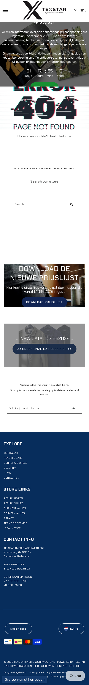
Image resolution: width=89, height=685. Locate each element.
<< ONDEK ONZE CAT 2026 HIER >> (44, 349)
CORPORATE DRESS (15, 463)
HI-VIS (7, 473)
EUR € (74, 628)
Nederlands (18, 628)
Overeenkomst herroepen (24, 679)
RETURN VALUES (13, 503)
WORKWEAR (11, 453)
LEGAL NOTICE (12, 528)
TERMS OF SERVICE (15, 523)
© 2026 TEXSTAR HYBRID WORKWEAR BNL (30, 662)
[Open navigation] (11, 10)
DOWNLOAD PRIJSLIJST (44, 302)
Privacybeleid (36, 672)
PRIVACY (9, 518)
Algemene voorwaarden (59, 672)
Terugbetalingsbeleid (15, 672)
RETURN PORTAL (14, 498)
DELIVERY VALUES (14, 513)
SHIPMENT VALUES (15, 508)
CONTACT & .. (11, 478)
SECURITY (10, 468)
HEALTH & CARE (13, 458)
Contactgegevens (60, 676)
